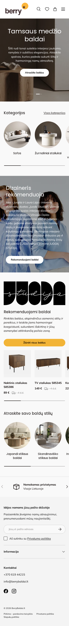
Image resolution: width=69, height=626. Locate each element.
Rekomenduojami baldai (24, 259)
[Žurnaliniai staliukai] (48, 134)
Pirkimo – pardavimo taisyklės (18, 614)
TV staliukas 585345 (48, 383)
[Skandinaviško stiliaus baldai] (48, 435)
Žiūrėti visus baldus (34, 342)
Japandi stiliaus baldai (17, 456)
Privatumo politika (39, 538)
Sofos (17, 153)
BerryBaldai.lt (18, 608)
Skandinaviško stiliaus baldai (48, 456)
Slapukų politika (11, 617)
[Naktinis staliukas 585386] (17, 363)
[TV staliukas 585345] (48, 363)
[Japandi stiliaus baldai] (17, 435)
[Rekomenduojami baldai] (34, 293)
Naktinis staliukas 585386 (15, 385)
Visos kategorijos (54, 113)
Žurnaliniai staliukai (48, 153)
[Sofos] (17, 134)
